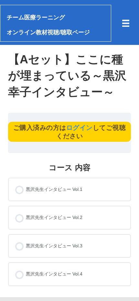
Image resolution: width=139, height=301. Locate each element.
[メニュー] (126, 23)
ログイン (79, 127)
